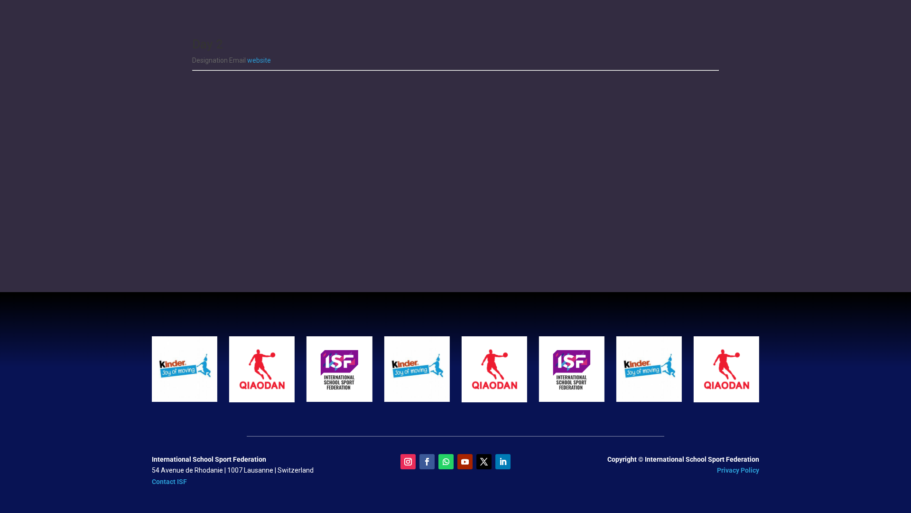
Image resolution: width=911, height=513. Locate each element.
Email (238, 60)
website (259, 60)
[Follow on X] (484, 461)
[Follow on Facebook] (427, 461)
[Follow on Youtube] (465, 461)
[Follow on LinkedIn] (503, 461)
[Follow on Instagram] (408, 461)
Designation (210, 60)
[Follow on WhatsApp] (446, 461)
